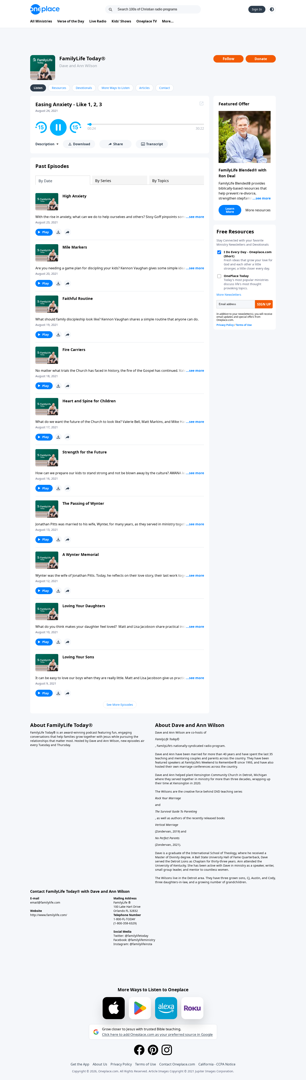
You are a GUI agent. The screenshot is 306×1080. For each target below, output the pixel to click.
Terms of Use (145, 1064)
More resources (258, 210)
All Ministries (41, 21)
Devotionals (84, 88)
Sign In (257, 9)
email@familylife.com (45, 902)
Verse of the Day (70, 21)
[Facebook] (139, 1050)
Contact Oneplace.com (177, 1064)
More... (168, 21)
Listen (38, 88)
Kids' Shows (121, 21)
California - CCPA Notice (216, 1064)
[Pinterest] (153, 1050)
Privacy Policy (121, 1064)
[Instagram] (167, 1050)
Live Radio (97, 21)
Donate (261, 59)
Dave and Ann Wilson (78, 65)
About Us (100, 1064)
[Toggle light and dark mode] (272, 9)
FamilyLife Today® (82, 58)
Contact (164, 88)
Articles (144, 88)
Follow (228, 58)
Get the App (80, 1064)
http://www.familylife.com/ (48, 915)
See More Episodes (120, 705)
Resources (59, 88)
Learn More (229, 210)
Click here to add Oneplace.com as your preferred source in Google (157, 1034)
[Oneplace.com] (45, 9)
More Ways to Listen (116, 88)
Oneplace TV (146, 21)
